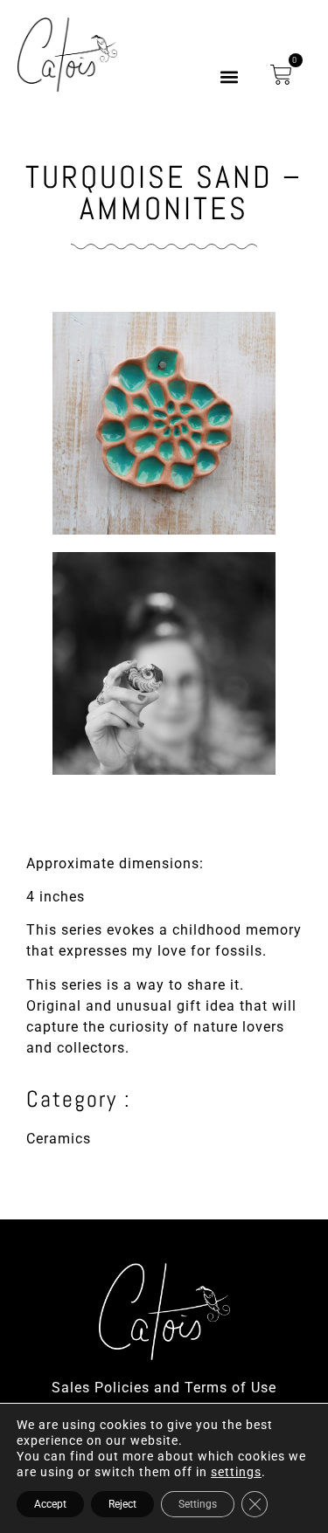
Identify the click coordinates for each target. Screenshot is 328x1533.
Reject (122, 1504)
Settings (197, 1504)
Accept (50, 1504)
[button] (229, 77)
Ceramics (58, 1138)
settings (236, 1472)
